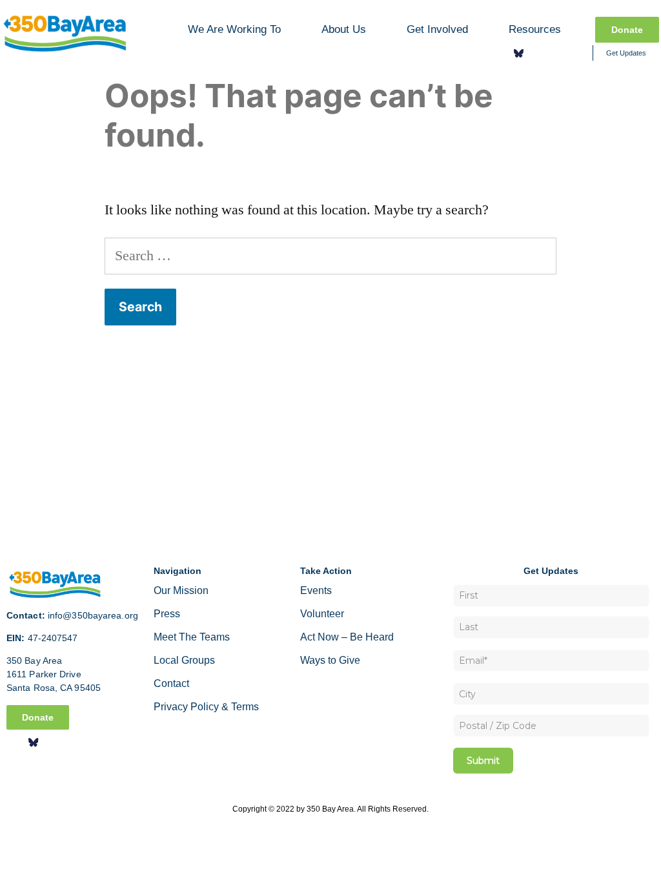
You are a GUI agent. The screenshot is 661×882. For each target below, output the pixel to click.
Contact (171, 683)
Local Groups (184, 660)
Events (316, 590)
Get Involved (437, 29)
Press (167, 613)
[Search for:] (330, 256)
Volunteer (322, 613)
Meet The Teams (192, 636)
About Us (343, 29)
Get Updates (626, 53)
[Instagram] (537, 53)
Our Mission (181, 590)
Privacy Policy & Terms (206, 706)
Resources (535, 29)
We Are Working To (234, 29)
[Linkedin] (556, 53)
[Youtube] (575, 53)
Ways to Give (330, 660)
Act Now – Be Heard (347, 636)
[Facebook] (500, 53)
